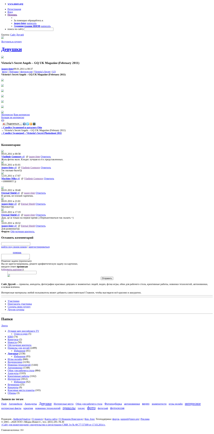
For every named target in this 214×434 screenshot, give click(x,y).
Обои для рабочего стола (21, 370)
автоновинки (132, 403)
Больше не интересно (12, 117)
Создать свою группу (19, 306)
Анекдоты (13, 373)
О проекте (37, 419)
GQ (54, 71)
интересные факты (11, 408)
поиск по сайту (16, 29)
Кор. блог (89, 419)
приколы (69, 408)
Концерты (13, 387)
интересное (193, 403)
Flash (4, 404)
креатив (28, 408)
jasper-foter (34, 156)
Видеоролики (15, 362)
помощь (17, 252)
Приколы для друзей (19, 348)
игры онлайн (176, 404)
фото (4, 71)
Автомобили (15, 404)
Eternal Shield (28, 204)
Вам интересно (22, 114)
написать (32, 23)
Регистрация (14, 9)
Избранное (20, 350)
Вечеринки (14, 384)
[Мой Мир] (34, 124)
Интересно (7, 114)
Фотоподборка (113, 403)
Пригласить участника (20, 304)
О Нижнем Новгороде (71, 419)
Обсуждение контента (22, 231)
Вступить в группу (11, 41)
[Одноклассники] (31, 124)
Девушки (11, 49)
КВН (10, 336)
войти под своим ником (14, 247)
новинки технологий (47, 408)
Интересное (14, 379)
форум (115, 419)
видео (145, 403)
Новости (12, 342)
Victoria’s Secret (42, 71)
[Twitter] (27, 124)
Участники (13, 301)
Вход (10, 12)
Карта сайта (51, 419)
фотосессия (26, 71)
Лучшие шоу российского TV (23, 331)
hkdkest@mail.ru (21, 419)
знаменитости (159, 404)
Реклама (145, 419)
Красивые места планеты (21, 390)
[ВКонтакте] (24, 124)
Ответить (46, 156)
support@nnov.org (129, 419)
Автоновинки (15, 367)
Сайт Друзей (17, 34)
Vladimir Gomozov (30, 167)
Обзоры (12, 393)
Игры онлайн (15, 359)
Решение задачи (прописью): (16, 261)
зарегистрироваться (39, 247)
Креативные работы (18, 376)
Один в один (21, 333)
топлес (81, 408)
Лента (4, 325)
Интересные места (63, 404)
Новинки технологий (19, 364)
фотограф (103, 408)
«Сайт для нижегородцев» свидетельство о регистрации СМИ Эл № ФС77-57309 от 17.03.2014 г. (53, 424)
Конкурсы (13, 339)
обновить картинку (12, 269)
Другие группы (16, 309)
